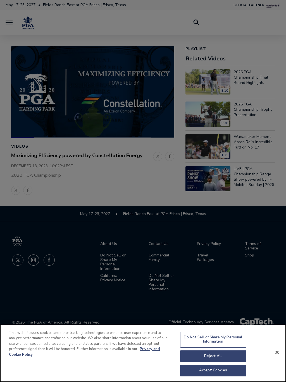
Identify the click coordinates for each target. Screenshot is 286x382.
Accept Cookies (213, 370)
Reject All (213, 356)
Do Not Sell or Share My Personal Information (213, 339)
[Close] (277, 352)
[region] (143, 353)
